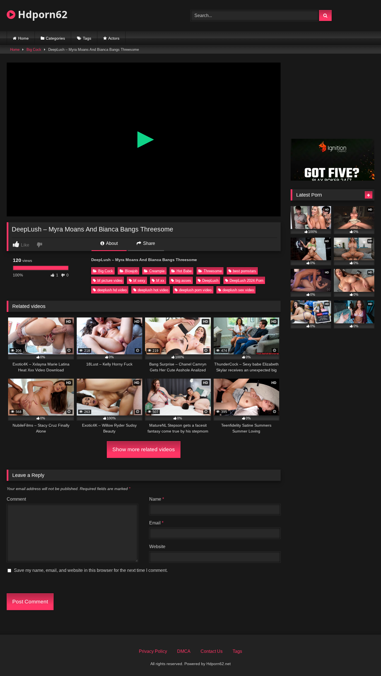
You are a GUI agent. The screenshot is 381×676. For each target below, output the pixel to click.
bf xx (160, 280)
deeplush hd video (112, 290)
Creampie (157, 271)
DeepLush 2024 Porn (246, 280)
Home (23, 38)
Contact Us (212, 651)
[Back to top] (364, 659)
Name (156, 499)
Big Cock (33, 49)
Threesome (213, 271)
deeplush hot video (153, 290)
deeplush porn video (195, 290)
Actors (113, 38)
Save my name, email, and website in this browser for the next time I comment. (91, 570)
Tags (87, 38)
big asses (183, 280)
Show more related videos (143, 449)
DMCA (184, 651)
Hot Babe (184, 271)
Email (156, 522)
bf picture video (109, 280)
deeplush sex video (238, 290)
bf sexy (139, 280)
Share (148, 243)
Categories (55, 38)
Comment (16, 499)
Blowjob (131, 271)
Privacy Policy (153, 651)
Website (157, 546)
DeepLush (210, 280)
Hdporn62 (41, 14)
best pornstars (244, 271)
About (111, 243)
